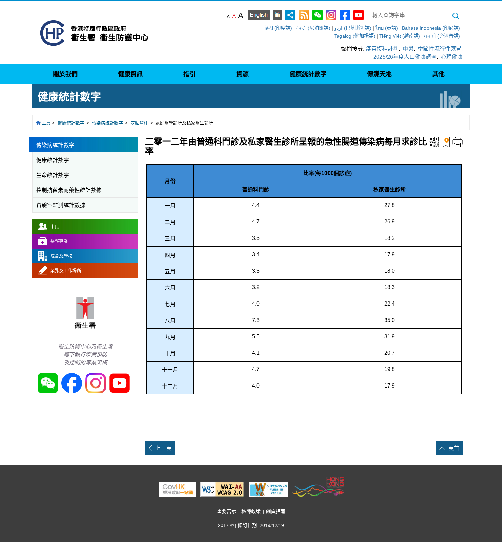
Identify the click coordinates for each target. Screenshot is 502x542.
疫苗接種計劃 (382, 49)
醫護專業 (59, 241)
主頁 (46, 122)
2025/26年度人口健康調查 (405, 57)
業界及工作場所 (65, 270)
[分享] (290, 14)
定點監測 (139, 122)
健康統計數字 (71, 122)
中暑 (408, 49)
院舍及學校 (61, 255)
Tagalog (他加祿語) (354, 36)
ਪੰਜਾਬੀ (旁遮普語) (442, 36)
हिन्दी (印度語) (278, 28)
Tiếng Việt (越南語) (399, 36)
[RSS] (304, 14)
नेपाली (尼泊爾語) (313, 28)
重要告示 (226, 511)
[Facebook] (345, 14)
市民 (54, 226)
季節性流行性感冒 (439, 49)
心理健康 (452, 57)
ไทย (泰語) (386, 28)
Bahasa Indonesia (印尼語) (431, 28)
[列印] (457, 142)
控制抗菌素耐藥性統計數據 (69, 190)
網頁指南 (275, 511)
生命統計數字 (52, 175)
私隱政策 (251, 511)
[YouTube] (358, 14)
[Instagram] (331, 14)
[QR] (434, 142)
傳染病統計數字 (107, 122)
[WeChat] (317, 14)
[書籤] (446, 142)
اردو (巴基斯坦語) (352, 28)
